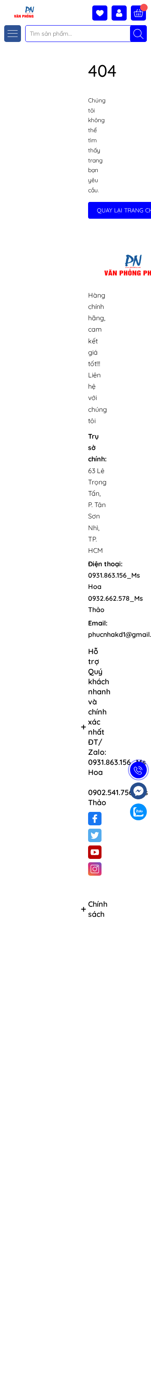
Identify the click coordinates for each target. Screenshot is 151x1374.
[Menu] (12, 33)
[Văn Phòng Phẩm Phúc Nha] (18, 11)
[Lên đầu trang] (141, 1354)
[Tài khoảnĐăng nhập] (121, 13)
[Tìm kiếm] (138, 33)
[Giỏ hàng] (138, 13)
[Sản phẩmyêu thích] (102, 13)
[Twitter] (95, 835)
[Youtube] (95, 852)
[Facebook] (95, 818)
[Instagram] (95, 869)
